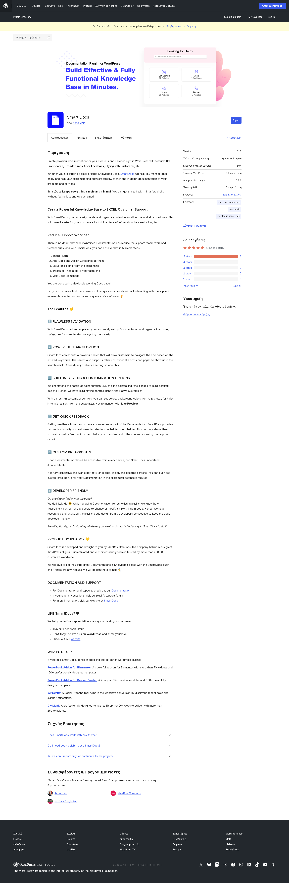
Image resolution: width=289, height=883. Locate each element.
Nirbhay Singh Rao (66, 801)
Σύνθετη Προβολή (194, 225)
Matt (228, 839)
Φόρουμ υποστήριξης (196, 314)
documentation (232, 202)
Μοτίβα (71, 849)
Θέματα (71, 839)
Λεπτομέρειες (60, 137)
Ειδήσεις (18, 839)
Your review (190, 285)
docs (220, 202)
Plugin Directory (22, 16)
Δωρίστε (177, 844)
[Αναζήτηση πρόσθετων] (48, 37)
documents (234, 209)
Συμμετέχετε (180, 833)
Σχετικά (17, 833)
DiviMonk (53, 705)
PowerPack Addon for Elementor (69, 667)
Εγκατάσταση (103, 137)
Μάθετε (124, 833)
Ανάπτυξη (126, 137)
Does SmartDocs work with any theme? (72, 735)
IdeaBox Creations (129, 793)
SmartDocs (127, 173)
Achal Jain (79, 123)
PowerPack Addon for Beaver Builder (72, 680)
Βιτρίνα (71, 833)
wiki (238, 216)
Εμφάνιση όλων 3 (232, 194)
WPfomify (54, 693)
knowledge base (225, 216)
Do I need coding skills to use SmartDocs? (73, 745)
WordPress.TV (127, 849)
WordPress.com (234, 833)
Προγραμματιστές (129, 844)
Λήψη (236, 120)
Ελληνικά (50, 865)
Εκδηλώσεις (179, 839)
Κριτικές (81, 137)
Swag (177, 849)
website (75, 639)
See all (237, 285)
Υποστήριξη (234, 137)
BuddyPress (232, 849)
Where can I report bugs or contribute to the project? (80, 756)
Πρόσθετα (72, 844)
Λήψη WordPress (272, 5)
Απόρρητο (19, 849)
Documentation (120, 590)
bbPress (230, 844)
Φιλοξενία (19, 844)
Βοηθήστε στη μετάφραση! (182, 26)
